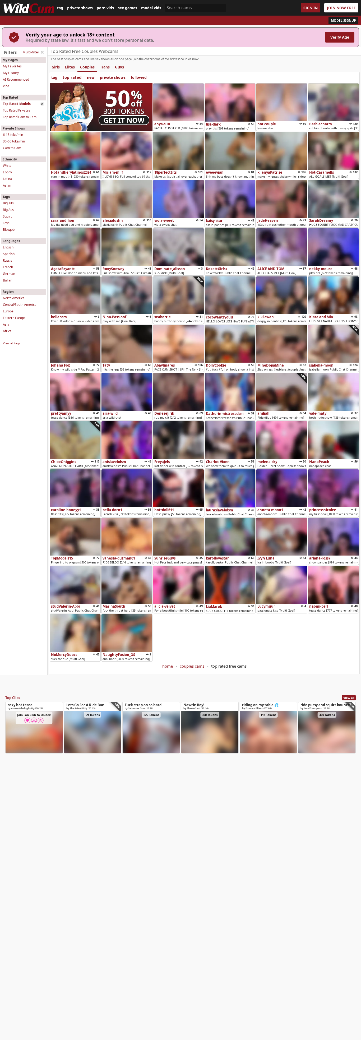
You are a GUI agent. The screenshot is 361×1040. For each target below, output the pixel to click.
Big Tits (8, 203)
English (8, 247)
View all (348, 698)
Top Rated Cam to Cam (19, 117)
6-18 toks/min (13, 134)
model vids (151, 8)
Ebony (7, 172)
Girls (56, 67)
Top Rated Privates (16, 110)
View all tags (11, 343)
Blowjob (9, 229)
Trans (105, 67)
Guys (119, 67)
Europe (8, 311)
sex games (127, 8)
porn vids (105, 8)
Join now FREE (341, 7)
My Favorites (12, 66)
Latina (7, 179)
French (8, 267)
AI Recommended (16, 79)
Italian (7, 280)
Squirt (7, 216)
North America (14, 298)
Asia (6, 324)
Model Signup (343, 20)
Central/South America (19, 304)
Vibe (6, 86)
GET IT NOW (124, 120)
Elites (70, 67)
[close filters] (42, 52)
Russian (8, 260)
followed (139, 77)
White (7, 165)
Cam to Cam (12, 148)
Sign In (310, 7)
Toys (6, 223)
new (91, 77)
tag (60, 8)
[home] (28, 7)
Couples (87, 67)
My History (11, 73)
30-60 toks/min (14, 141)
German (9, 273)
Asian (7, 185)
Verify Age (339, 37)
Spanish (9, 254)
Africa (7, 331)
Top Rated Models (17, 103)
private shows (80, 8)
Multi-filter (30, 52)
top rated (72, 77)
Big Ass (8, 209)
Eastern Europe (14, 318)
